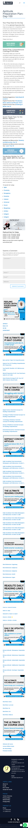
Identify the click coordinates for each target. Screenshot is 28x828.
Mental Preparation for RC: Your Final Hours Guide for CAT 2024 (14, 374)
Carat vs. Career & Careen (9, 607)
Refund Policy (6, 799)
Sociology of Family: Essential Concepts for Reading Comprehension (14, 415)
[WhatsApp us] (25, 825)
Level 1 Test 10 (10, 146)
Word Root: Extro (7, 701)
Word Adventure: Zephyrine (10, 571)
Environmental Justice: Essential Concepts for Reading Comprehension (14, 430)
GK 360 (4, 328)
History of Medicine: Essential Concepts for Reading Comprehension (13, 425)
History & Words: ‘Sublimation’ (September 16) (14, 665)
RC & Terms (6, 787)
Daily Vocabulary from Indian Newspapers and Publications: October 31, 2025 (13, 513)
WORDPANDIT (6, 330)
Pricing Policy (6, 801)
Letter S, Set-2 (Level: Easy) (11, 238)
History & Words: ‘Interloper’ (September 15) (13, 670)
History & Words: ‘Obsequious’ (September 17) (14, 651)
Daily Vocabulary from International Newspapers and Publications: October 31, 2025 (14, 462)
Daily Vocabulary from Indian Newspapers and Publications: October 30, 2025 (13, 518)
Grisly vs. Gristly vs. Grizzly (10, 620)
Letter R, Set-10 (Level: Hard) (11, 234)
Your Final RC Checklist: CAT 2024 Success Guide (13, 369)
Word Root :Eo (6, 708)
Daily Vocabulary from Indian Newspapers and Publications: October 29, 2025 (13, 533)
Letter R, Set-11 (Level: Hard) (11, 235)
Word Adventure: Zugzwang (10, 564)
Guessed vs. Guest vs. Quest (10, 613)
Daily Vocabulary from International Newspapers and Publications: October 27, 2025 (14, 477)
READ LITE (5, 326)
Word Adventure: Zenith (9, 574)
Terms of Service (7, 796)
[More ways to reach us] (21, 825)
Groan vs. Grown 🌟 (8, 617)
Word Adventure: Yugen (9, 577)
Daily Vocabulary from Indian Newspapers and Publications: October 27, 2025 (13, 528)
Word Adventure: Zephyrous (10, 567)
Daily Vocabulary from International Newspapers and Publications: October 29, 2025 (14, 482)
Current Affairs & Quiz (8, 746)
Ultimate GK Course (8, 744)
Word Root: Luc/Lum (8, 705)
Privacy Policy (6, 798)
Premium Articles (7, 750)
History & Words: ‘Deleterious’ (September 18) (14, 656)
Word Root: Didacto (8, 714)
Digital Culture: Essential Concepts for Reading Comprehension (13, 410)
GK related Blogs (7, 748)
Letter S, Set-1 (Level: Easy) (11, 237)
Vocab (4, 786)
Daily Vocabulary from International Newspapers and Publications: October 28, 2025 (14, 472)
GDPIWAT (5, 323)
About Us (5, 784)
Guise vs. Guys (6, 610)
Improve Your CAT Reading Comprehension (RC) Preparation (14, 364)
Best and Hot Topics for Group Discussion (13, 360)
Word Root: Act (7, 711)
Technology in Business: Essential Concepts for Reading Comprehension (12, 420)
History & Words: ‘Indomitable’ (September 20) (14, 661)
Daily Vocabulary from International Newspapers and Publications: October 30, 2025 (14, 467)
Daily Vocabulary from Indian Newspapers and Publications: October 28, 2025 (13, 523)
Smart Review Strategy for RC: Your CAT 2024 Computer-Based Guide (13, 379)
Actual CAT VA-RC (7, 789)
